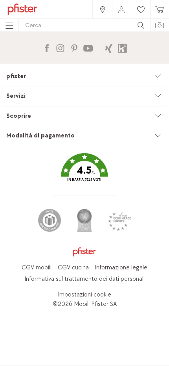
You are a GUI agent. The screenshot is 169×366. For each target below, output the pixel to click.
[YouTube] (88, 47)
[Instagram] (60, 47)
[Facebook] (46, 47)
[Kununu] (122, 47)
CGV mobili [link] (36, 267)
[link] (102, 9)
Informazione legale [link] (121, 267)
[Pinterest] (74, 47)
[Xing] (109, 47)
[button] (84, 173)
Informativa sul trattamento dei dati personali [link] (84, 279)
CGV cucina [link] (73, 267)
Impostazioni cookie (84, 294)
